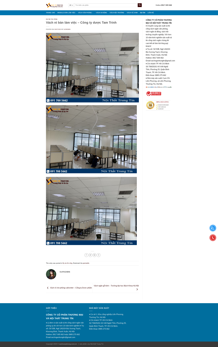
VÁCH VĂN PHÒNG (85, 13)
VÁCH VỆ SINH (132, 13)
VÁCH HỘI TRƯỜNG (117, 13)
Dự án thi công (52, 19)
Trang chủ (50, 13)
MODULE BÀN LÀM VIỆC (66, 13)
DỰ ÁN (142, 13)
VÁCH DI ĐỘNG (101, 13)
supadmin (67, 29)
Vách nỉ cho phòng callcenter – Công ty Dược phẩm (71, 288)
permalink (86, 263)
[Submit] (140, 5)
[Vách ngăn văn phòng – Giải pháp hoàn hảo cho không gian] (55, 5)
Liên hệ (151, 13)
